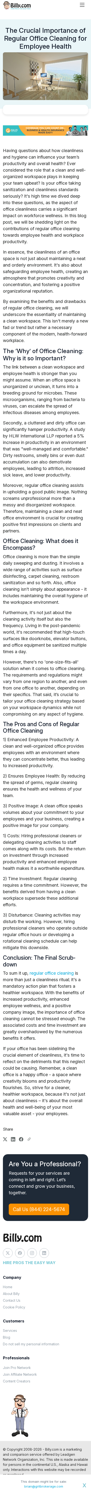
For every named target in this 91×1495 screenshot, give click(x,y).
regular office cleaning (52, 973)
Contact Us (11, 1300)
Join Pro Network (17, 1368)
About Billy (11, 1294)
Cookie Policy (14, 1307)
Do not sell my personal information (31, 1344)
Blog (6, 1337)
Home (7, 1287)
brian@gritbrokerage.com (43, 1486)
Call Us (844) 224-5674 (39, 1209)
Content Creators (16, 1381)
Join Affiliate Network (20, 1374)
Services (10, 1330)
